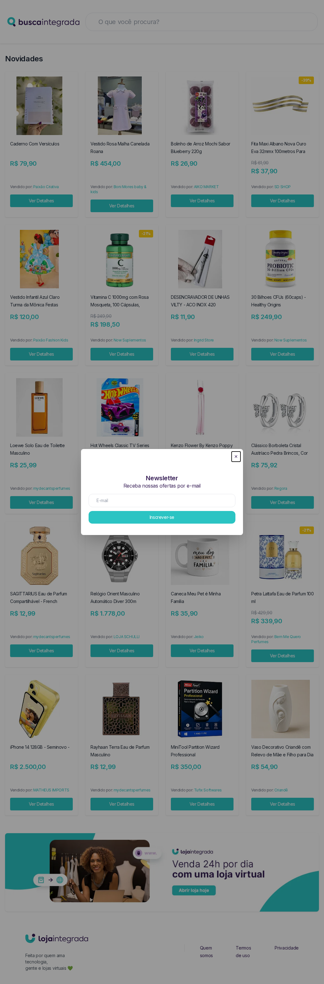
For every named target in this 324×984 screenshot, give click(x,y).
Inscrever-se (162, 517)
